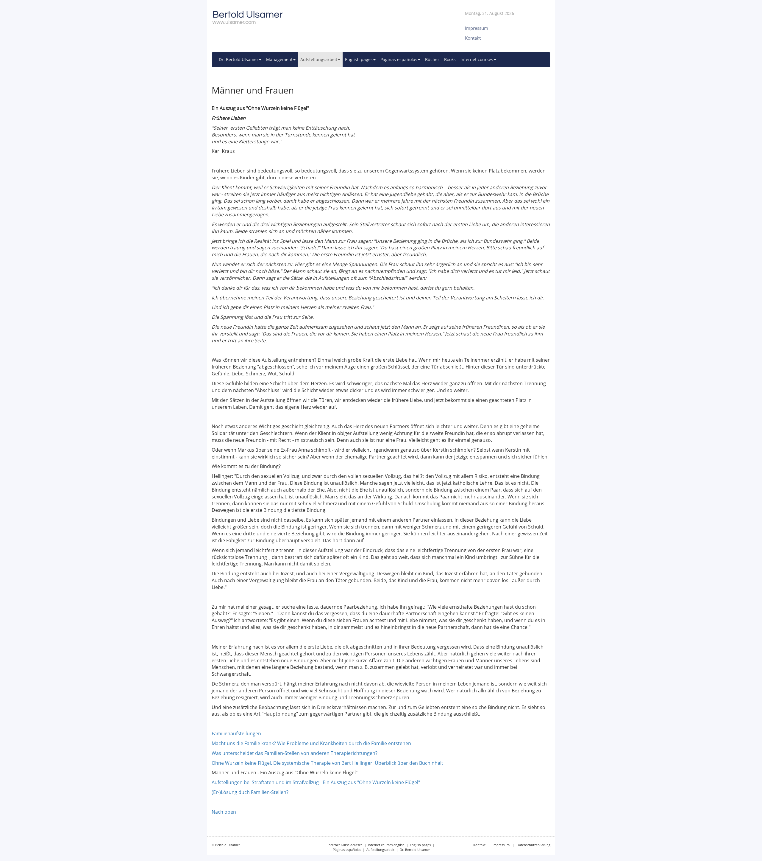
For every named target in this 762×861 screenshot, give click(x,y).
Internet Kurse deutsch (345, 845)
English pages (420, 845)
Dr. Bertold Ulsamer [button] (238, 59)
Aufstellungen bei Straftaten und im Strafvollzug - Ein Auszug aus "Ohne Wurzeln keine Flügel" (316, 782)
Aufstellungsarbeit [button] (318, 59)
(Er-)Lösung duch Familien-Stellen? (250, 792)
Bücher (432, 59)
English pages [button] (359, 59)
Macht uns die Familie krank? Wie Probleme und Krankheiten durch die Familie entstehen (311, 743)
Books (450, 59)
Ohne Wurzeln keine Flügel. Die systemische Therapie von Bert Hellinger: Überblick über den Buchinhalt (327, 763)
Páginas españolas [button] (398, 59)
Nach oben (224, 812)
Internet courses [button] (476, 59)
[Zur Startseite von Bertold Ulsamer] (323, 14)
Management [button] (279, 59)
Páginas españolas (347, 849)
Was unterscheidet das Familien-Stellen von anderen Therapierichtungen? (294, 753)
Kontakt (479, 845)
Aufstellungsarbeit (380, 849)
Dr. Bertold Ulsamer (415, 849)
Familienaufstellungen (236, 733)
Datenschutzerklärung (533, 845)
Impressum (501, 845)
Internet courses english (386, 845)
